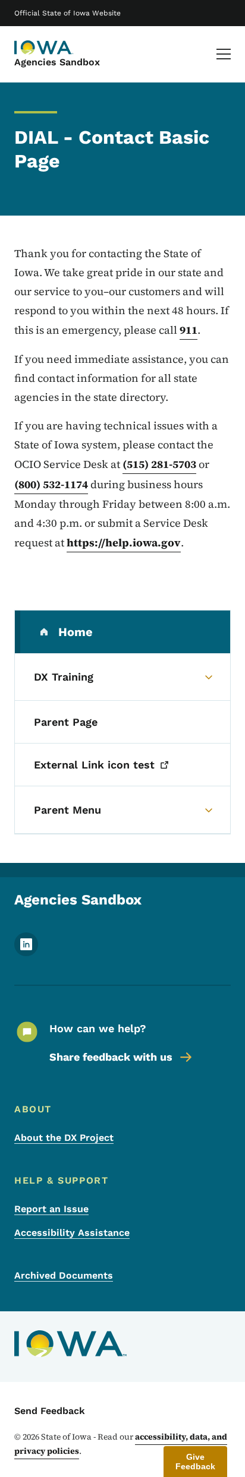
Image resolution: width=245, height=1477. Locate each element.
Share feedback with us (110, 1057)
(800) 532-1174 (51, 484)
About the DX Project (64, 1137)
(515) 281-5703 (159, 464)
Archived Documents (63, 1275)
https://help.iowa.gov (124, 542)
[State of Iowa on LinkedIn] (26, 953)
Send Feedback (49, 1410)
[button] (195, 1461)
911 (188, 329)
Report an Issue (51, 1209)
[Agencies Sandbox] (44, 47)
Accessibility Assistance (72, 1232)
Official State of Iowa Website (67, 13)
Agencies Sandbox (57, 62)
